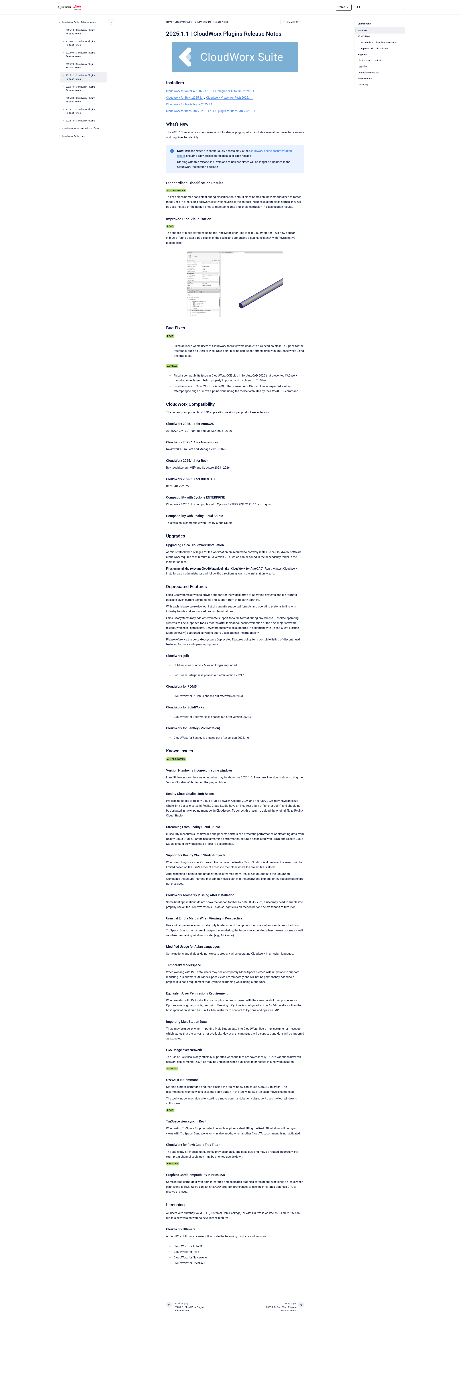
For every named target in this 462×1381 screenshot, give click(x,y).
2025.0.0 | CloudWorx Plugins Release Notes (80, 100)
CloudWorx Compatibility (370, 60)
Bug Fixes (363, 54)
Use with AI (292, 22)
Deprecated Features (368, 72)
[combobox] (380, 7)
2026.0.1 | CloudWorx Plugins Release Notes (80, 43)
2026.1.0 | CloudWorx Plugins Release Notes (80, 32)
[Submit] (359, 7)
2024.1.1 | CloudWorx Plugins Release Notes (80, 111)
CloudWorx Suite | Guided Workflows (80, 128)
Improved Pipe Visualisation (375, 48)
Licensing (363, 84)
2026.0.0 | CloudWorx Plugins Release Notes (80, 54)
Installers (362, 30)
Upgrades (362, 66)
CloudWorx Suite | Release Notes (79, 22)
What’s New (364, 36)
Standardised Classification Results (379, 42)
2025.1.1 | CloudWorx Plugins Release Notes (80, 77)
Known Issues (365, 78)
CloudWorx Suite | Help (73, 136)
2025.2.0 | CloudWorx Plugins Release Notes (80, 66)
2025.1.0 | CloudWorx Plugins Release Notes (80, 88)
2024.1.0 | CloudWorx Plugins (80, 120)
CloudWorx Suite (183, 21)
